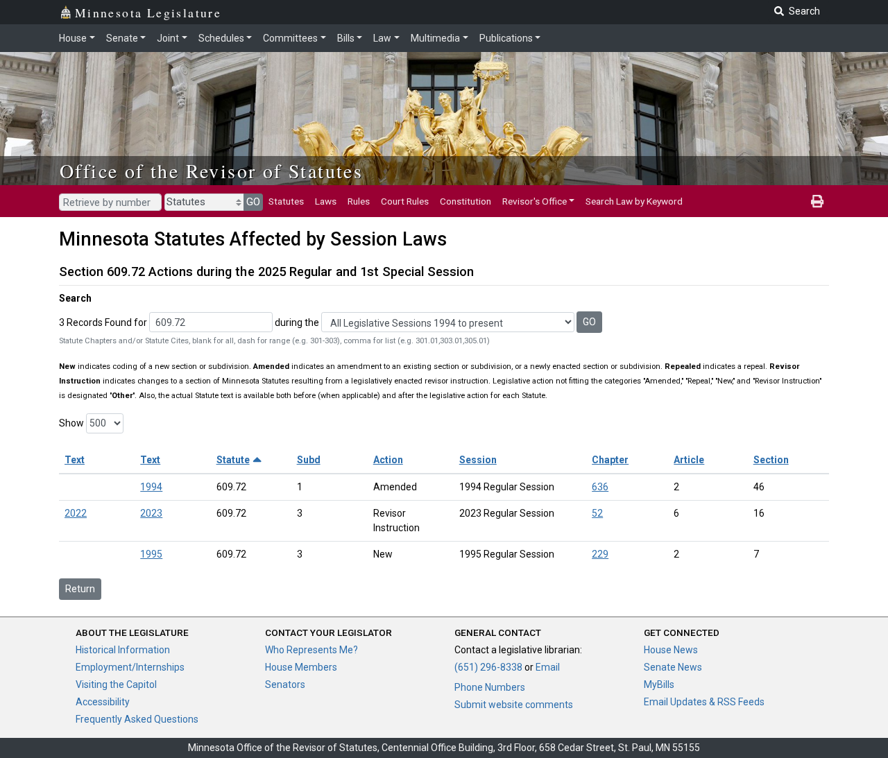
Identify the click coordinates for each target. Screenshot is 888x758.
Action (388, 459)
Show (71, 423)
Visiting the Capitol (116, 684)
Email (548, 667)
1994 (151, 486)
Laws (325, 201)
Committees (290, 38)
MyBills (659, 684)
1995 (151, 554)
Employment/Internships (130, 667)
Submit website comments (513, 704)
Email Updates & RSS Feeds (704, 701)
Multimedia (435, 38)
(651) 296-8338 (488, 667)
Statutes (286, 201)
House (73, 38)
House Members (301, 667)
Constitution (465, 201)
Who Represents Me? (311, 649)
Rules (359, 201)
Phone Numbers (489, 687)
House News (671, 649)
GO (253, 202)
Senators (285, 684)
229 (600, 554)
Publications (506, 38)
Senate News (673, 667)
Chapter (610, 459)
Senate (122, 38)
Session (478, 459)
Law (382, 38)
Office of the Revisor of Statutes (211, 170)
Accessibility (103, 701)
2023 (151, 513)
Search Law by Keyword (634, 201)
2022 (76, 513)
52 (597, 513)
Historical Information (123, 649)
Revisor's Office (534, 201)
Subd (309, 459)
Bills (346, 38)
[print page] (817, 201)
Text (75, 459)
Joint (168, 38)
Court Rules (405, 201)
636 (600, 486)
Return (80, 588)
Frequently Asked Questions (137, 719)
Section (771, 459)
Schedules (221, 38)
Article (689, 459)
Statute (233, 459)
